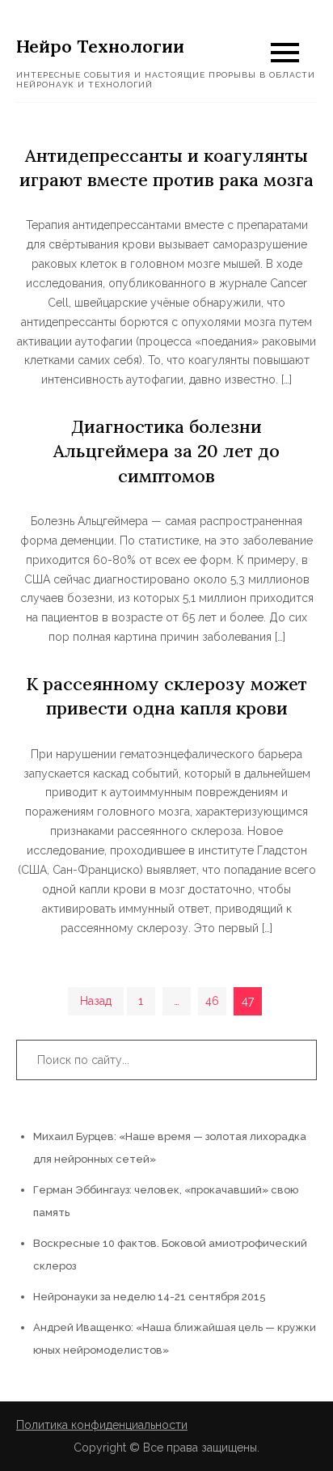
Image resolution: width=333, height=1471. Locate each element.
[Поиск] (296, 1060)
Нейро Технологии (100, 46)
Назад (96, 1000)
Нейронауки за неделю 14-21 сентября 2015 (149, 1297)
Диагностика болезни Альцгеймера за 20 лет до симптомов (166, 450)
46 (212, 1000)
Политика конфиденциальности (102, 1424)
